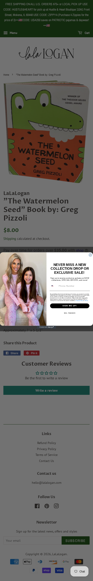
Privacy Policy (79, 300)
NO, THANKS (69, 313)
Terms (86, 300)
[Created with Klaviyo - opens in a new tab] (46, 327)
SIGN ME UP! (70, 306)
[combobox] (54, 286)
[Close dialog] (90, 255)
